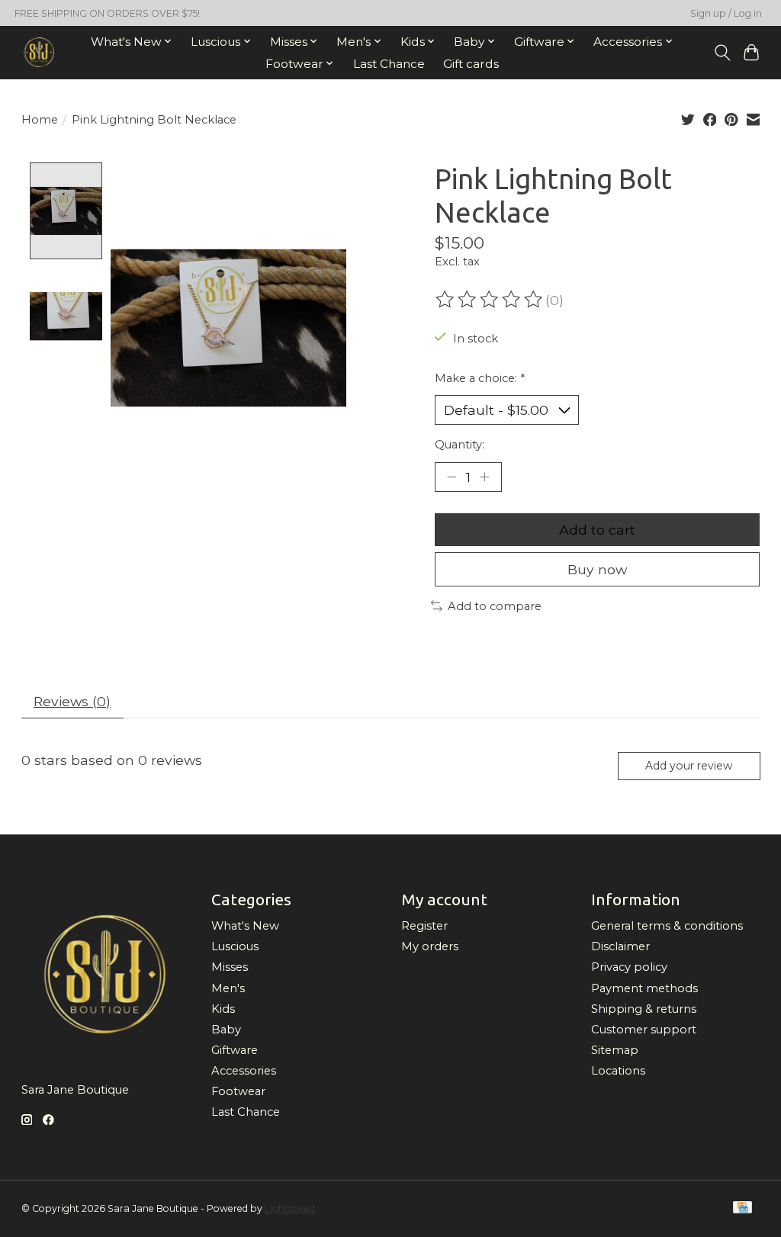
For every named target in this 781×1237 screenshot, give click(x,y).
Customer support (643, 1029)
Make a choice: (480, 378)
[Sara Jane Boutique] (39, 52)
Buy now (597, 569)
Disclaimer (620, 946)
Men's (228, 988)
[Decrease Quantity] (451, 476)
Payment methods (644, 988)
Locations (618, 1071)
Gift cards (471, 63)
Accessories (243, 1071)
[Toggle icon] (722, 52)
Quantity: (459, 444)
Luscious (235, 946)
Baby (226, 1029)
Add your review (688, 766)
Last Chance (389, 63)
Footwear (238, 1091)
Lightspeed (290, 1208)
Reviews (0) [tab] (72, 701)
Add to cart (597, 530)
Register (424, 926)
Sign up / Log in (726, 13)
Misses (229, 967)
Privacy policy (629, 967)
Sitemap (614, 1050)
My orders (429, 946)
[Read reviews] (490, 300)
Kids (223, 1009)
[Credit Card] (742, 1208)
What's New (245, 926)
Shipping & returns (643, 1009)
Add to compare (495, 606)
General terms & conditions (667, 926)
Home (39, 120)
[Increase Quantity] (484, 476)
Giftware (234, 1050)
